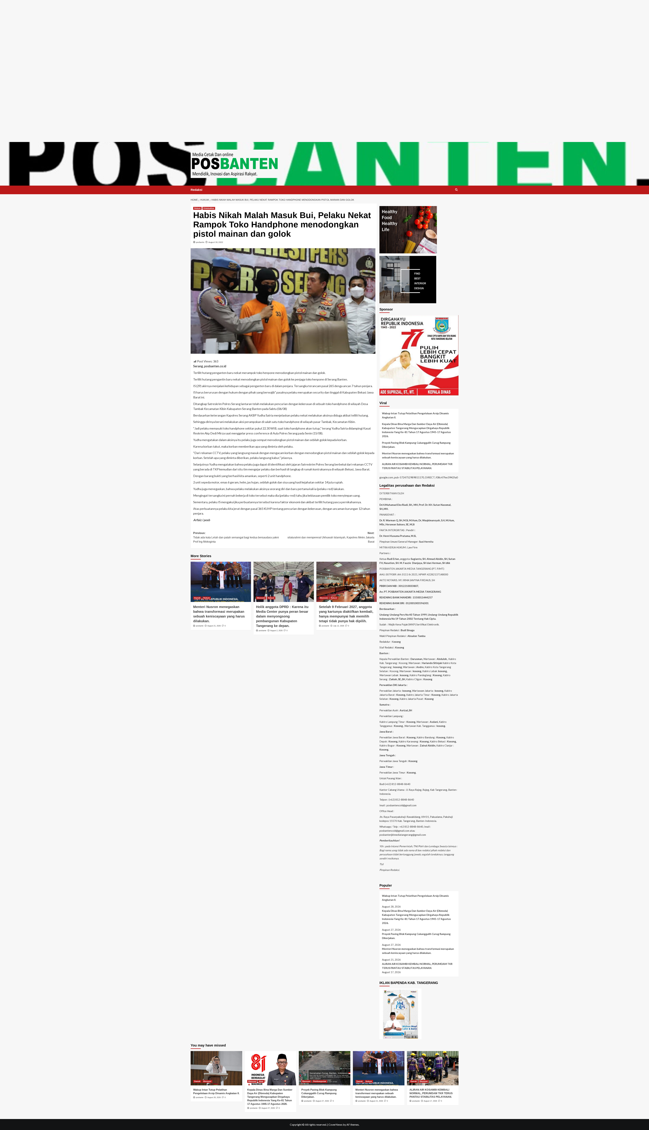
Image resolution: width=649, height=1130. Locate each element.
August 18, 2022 (215, 242)
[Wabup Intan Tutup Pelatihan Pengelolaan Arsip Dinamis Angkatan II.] (216, 1068)
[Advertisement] (324, 23)
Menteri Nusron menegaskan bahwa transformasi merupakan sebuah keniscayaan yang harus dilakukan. (418, 455)
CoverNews (335, 1124)
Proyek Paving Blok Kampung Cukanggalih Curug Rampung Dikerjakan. (416, 444)
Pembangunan (319, 1081)
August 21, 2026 (214, 626)
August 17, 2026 (430, 1101)
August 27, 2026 (268, 1108)
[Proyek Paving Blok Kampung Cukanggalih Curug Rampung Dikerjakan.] (324, 1068)
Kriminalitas (208, 208)
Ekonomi (261, 598)
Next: (330, 537)
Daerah (197, 598)
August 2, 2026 (276, 630)
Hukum (197, 208)
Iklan (261, 1081)
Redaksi (196, 190)
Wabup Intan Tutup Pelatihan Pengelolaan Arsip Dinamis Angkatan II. (415, 415)
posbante (200, 242)
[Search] (456, 190)
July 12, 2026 (338, 626)
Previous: (236, 537)
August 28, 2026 (214, 1097)
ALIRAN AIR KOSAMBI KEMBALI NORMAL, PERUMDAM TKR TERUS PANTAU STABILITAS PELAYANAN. (417, 466)
